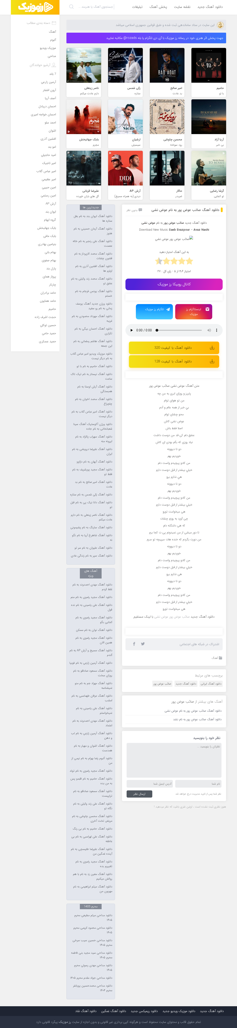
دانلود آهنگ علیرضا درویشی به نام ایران (92, 451)
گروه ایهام (50, 219)
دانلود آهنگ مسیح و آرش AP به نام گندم (90, 652)
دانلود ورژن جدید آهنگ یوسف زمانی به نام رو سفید (94, 306)
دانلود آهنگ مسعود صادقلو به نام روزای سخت (92, 673)
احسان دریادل (47, 106)
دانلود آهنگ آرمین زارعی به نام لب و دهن (91, 735)
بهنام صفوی (49, 260)
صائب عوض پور (162, 684)
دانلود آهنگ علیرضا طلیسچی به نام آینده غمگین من (91, 851)
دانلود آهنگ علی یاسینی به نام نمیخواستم (94, 710)
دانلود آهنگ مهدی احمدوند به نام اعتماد (92, 723)
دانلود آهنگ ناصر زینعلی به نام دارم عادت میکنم (91, 517)
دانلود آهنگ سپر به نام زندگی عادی (91, 555)
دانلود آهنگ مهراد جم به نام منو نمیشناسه (93, 685)
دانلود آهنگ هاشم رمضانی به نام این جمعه (92, 343)
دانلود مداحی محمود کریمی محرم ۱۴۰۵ (92, 930)
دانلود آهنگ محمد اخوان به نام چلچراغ (93, 401)
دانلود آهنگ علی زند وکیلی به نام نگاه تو (92, 806)
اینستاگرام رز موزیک (193, 312)
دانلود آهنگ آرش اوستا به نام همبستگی (94, 389)
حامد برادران (48, 292)
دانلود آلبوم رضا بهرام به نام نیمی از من (92, 760)
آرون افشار (49, 90)
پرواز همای (49, 276)
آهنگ (215, 658)
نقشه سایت (182, 7)
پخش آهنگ (158, 7)
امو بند (52, 147)
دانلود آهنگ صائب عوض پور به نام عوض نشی (185, 210)
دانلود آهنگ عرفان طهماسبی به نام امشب (92, 698)
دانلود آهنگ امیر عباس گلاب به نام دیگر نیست (92, 414)
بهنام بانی (50, 252)
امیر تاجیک (49, 163)
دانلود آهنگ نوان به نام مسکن (94, 630)
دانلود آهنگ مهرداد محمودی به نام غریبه (92, 318)
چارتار (52, 284)
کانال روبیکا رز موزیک (174, 284)
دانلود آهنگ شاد (86, 1011)
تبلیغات (137, 7)
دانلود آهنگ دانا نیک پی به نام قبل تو (91, 504)
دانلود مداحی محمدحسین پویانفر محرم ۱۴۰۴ (92, 988)
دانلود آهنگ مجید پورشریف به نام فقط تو (92, 472)
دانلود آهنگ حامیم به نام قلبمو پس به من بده (91, 781)
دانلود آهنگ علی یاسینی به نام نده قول (91, 607)
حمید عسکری (47, 341)
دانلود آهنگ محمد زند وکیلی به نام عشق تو (91, 281)
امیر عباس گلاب (46, 171)
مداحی (52, 56)
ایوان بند (50, 211)
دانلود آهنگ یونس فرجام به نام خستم (93, 293)
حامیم (52, 309)
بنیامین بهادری (47, 244)
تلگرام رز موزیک (154, 309)
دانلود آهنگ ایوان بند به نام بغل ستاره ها (93, 218)
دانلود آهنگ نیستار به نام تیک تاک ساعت (91, 376)
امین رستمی (48, 195)
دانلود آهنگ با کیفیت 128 (173, 361)
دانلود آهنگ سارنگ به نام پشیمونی (91, 527)
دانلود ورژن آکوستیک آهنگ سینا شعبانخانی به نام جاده (92, 426)
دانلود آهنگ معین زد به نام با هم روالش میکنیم (92, 876)
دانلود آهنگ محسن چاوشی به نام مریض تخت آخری (92, 818)
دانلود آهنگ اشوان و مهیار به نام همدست (93, 748)
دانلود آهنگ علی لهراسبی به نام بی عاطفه (91, 839)
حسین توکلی (48, 325)
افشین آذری (48, 138)
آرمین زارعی (48, 82)
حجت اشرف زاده (45, 317)
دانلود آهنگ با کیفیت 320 (173, 348)
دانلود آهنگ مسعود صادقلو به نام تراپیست (92, 793)
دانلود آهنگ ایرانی (211, 684)
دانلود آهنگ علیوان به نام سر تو (93, 548)
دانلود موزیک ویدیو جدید (178, 1011)
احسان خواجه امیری (43, 114)
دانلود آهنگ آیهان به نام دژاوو (94, 461)
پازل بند (51, 268)
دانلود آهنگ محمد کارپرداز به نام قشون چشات (93, 256)
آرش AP (51, 203)
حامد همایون (48, 301)
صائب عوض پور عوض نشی (172, 616)
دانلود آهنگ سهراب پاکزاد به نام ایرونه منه (93, 439)
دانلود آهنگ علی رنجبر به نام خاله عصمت (92, 243)
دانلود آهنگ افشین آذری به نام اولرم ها (93, 268)
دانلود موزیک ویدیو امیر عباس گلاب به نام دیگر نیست (91, 356)
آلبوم (53, 40)
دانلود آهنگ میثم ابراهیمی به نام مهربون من (92, 889)
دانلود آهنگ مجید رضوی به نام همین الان (93, 640)
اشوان (52, 130)
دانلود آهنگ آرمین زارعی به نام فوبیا (90, 663)
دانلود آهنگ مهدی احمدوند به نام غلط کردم (92, 587)
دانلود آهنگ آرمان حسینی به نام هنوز (93, 231)
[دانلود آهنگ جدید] (35, 7)
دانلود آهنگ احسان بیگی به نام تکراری (93, 331)
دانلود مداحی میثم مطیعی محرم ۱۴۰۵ (93, 917)
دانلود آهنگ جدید (210, 7)
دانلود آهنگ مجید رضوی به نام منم (91, 597)
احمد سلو (50, 122)
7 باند (52, 74)
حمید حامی (49, 333)
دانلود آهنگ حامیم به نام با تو (94, 366)
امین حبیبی (49, 187)
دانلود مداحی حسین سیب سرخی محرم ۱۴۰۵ (92, 942)
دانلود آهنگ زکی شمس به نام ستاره (91, 494)
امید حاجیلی (48, 155)
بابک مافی (49, 236)
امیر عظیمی (49, 179)
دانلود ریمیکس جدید (144, 1011)
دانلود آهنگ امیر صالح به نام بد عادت (93, 484)
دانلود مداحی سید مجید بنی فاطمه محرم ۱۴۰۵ (91, 955)
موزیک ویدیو (48, 48)
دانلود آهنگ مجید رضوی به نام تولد (91, 771)
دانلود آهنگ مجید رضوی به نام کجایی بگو (93, 620)
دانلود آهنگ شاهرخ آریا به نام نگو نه (92, 537)
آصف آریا (50, 98)
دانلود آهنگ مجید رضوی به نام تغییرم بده (93, 864)
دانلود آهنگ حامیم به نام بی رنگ (92, 829)
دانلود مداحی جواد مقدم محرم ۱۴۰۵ (91, 978)
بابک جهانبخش (46, 228)
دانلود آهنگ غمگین (113, 1011)
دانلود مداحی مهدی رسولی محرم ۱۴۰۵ (93, 967)
